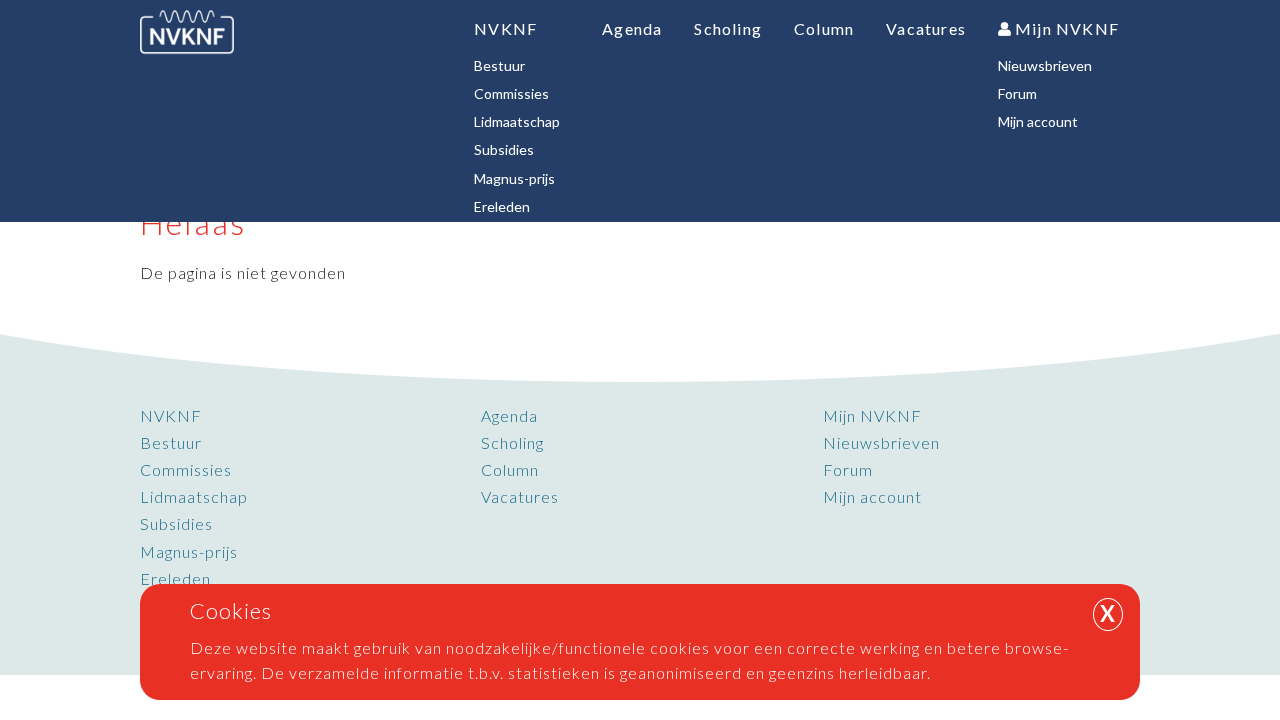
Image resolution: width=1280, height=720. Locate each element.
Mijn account (872, 496)
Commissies (186, 469)
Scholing (512, 442)
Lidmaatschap (194, 496)
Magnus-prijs (189, 551)
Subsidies (176, 523)
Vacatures (520, 496)
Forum (848, 469)
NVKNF (171, 415)
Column (510, 469)
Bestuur (171, 442)
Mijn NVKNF (872, 415)
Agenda (509, 415)
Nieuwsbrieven (881, 442)
